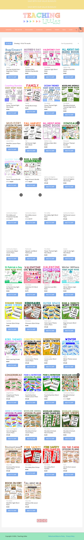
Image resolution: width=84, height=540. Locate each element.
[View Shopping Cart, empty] (80, 29)
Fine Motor (18, 29)
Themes (57, 29)
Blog (64, 29)
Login (70, 29)
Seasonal (9, 29)
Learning (49, 29)
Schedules (39, 29)
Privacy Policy (70, 536)
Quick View (13, 64)
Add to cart (12, 77)
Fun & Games (29, 29)
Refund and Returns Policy (56, 536)
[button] (76, 29)
